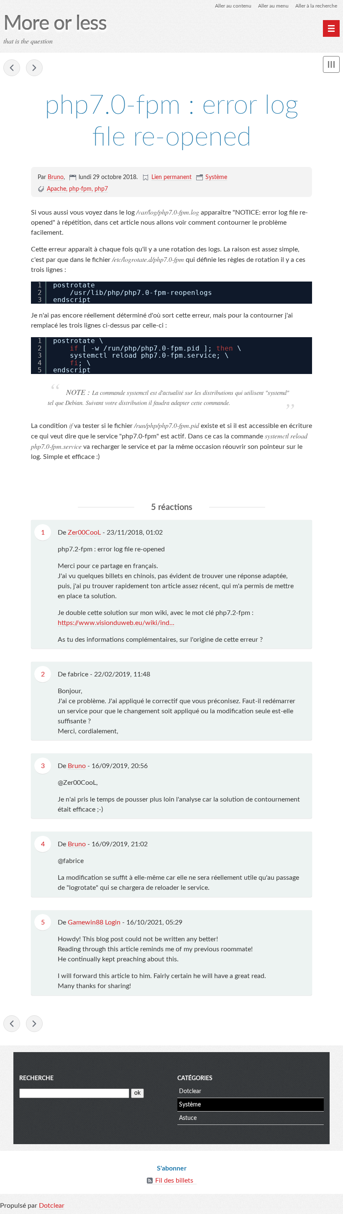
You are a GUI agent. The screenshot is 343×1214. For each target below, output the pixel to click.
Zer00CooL (84, 532)
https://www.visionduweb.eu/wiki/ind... (116, 623)
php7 (101, 189)
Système (216, 177)
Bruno (56, 177)
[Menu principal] (331, 28)
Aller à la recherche (316, 5)
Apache (56, 189)
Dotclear (190, 1091)
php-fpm (80, 189)
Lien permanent (171, 177)
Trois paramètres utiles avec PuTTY (34, 67)
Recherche (36, 1078)
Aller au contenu (233, 5)
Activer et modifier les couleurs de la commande (11, 67)
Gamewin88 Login (94, 922)
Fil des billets (174, 1180)
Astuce (188, 1118)
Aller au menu (273, 5)
